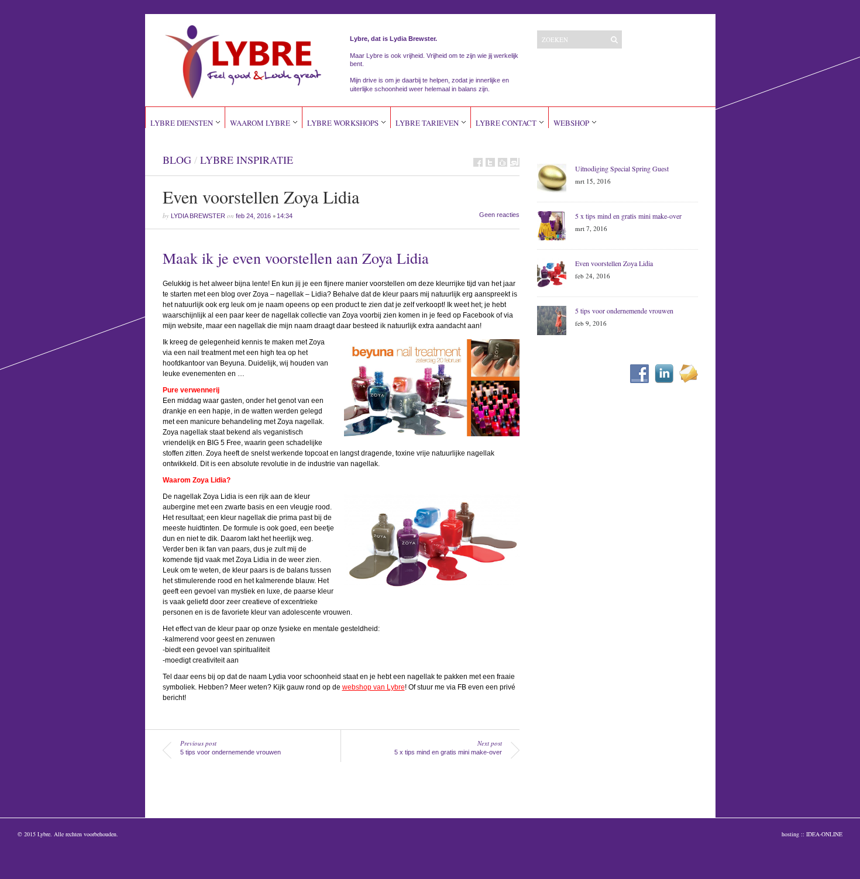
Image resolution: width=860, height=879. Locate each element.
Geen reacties (499, 214)
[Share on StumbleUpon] (515, 162)
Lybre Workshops (343, 123)
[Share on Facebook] (478, 162)
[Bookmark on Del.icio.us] (502, 162)
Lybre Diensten (181, 123)
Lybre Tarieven (427, 123)
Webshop (571, 123)
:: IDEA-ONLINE (821, 834)
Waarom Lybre (260, 123)
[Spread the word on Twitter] (490, 162)
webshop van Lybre (373, 687)
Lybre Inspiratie (246, 160)
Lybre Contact (506, 123)
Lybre (43, 834)
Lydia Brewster (198, 215)
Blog (177, 160)
